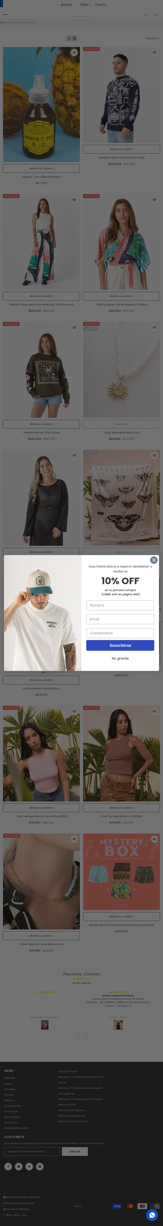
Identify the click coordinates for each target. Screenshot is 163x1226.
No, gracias (120, 658)
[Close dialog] (153, 560)
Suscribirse (120, 645)
